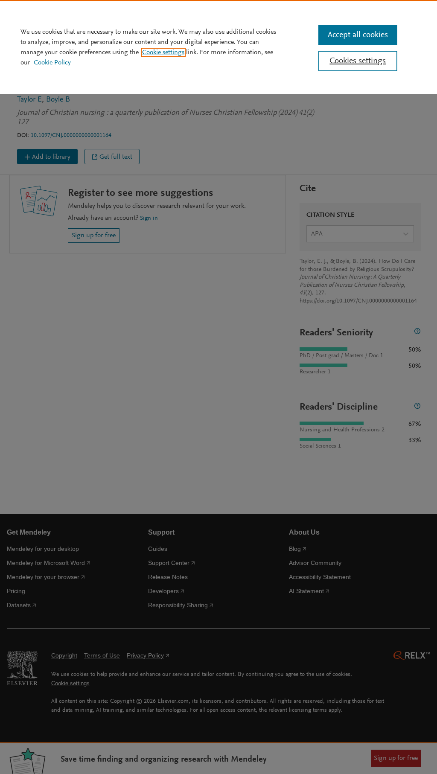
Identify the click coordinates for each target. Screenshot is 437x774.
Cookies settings (357, 61)
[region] (218, 47)
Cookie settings (163, 52)
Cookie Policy (52, 62)
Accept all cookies (358, 35)
